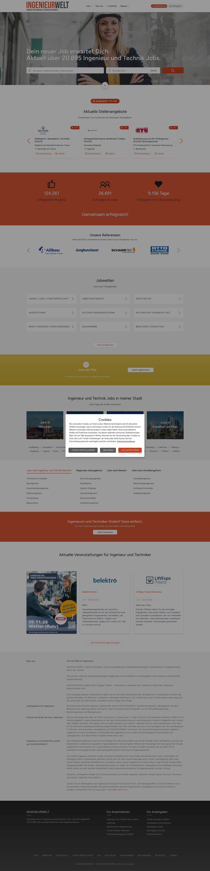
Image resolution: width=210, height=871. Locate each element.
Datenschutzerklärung (126, 441)
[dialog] (105, 435)
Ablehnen (108, 450)
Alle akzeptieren (130, 450)
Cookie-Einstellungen (83, 450)
